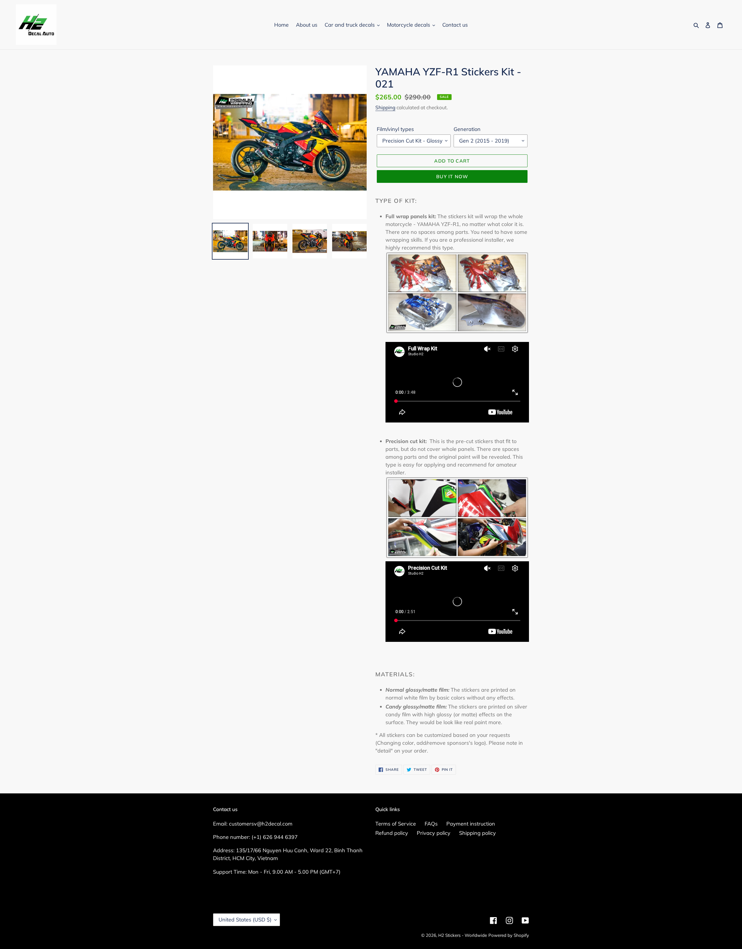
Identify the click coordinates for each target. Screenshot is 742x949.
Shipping (385, 107)
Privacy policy (433, 833)
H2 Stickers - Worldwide (462, 935)
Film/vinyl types (395, 129)
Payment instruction (470, 823)
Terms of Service (395, 823)
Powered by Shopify (508, 935)
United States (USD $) (245, 919)
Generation (467, 129)
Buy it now (452, 176)
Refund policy (391, 833)
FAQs (431, 823)
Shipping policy (477, 833)
